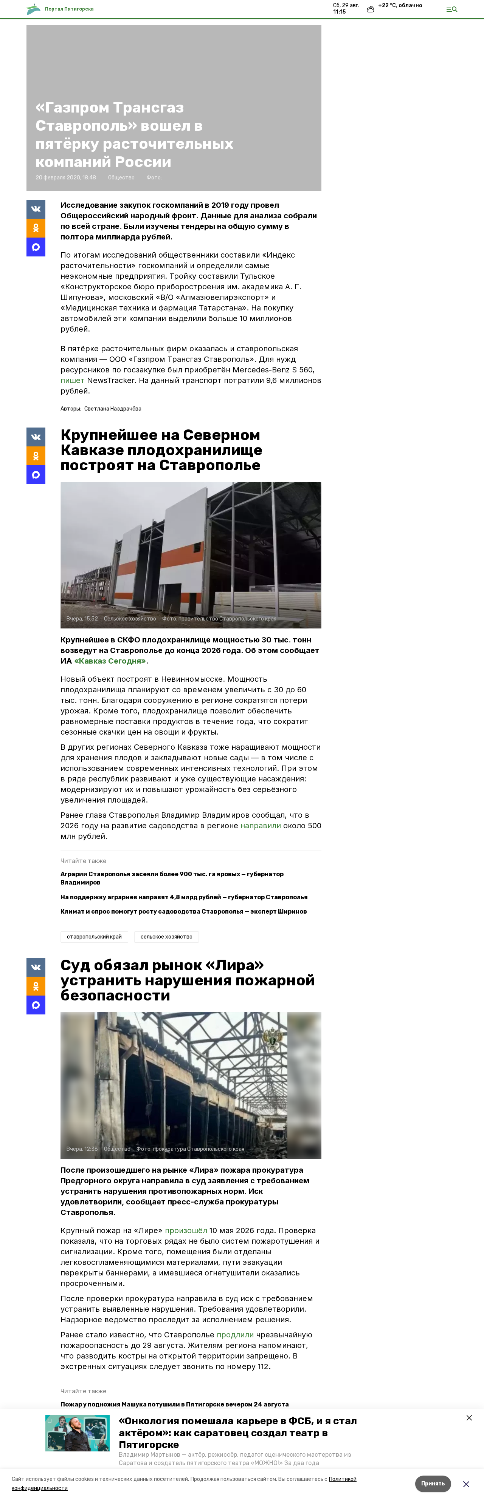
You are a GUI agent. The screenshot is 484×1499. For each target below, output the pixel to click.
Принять (433, 1483)
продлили (236, 1334)
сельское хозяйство (166, 937)
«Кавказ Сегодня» (110, 660)
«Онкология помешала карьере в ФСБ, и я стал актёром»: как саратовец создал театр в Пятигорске (238, 1432)
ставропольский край (94, 937)
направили (261, 825)
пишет (72, 380)
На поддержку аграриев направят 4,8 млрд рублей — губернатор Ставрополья (184, 897)
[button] (77, 1433)
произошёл (187, 1230)
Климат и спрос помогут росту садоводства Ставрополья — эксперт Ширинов (183, 911)
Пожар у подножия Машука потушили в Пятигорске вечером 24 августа (174, 1404)
